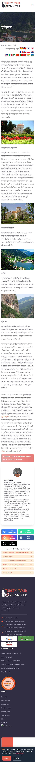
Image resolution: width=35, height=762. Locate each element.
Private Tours (5, 704)
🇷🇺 (25, 51)
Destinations (5, 701)
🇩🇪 (25, 48)
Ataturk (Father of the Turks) (11, 653)
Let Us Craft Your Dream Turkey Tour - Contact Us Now (17, 458)
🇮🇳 (29, 55)
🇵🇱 (29, 51)
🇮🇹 (10, 55)
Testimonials (5, 715)
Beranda (4, 697)
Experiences (5, 712)
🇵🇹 (21, 55)
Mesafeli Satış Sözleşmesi (10, 668)
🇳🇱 (32, 51)
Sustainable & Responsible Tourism (13, 664)
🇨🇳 (18, 55)
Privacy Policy (19, 753)
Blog (2, 719)
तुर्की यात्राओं (5, 417)
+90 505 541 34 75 (11, 618)
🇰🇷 (29, 48)
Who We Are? (5, 672)
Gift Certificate (6, 657)
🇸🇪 (32, 55)
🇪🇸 (21, 48)
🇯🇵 (32, 48)
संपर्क (3, 451)
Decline (17, 758)
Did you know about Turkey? (10, 661)
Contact (4, 723)
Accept (6, 758)
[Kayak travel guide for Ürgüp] (17, 683)
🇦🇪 (14, 55)
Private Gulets (6, 708)
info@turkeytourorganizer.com (15, 621)
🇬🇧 (6, 55)
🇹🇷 (25, 55)
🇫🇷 (21, 51)
